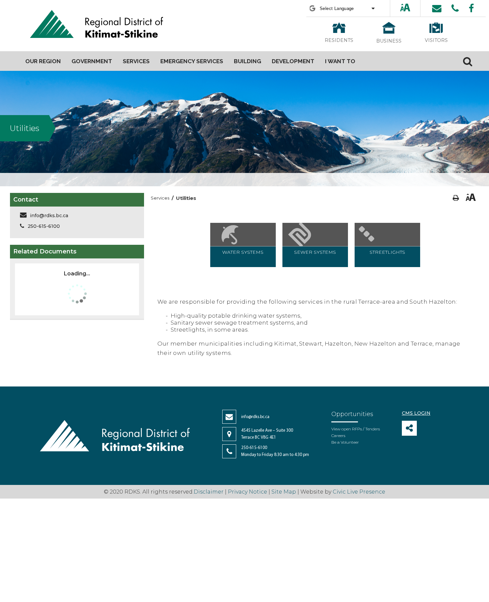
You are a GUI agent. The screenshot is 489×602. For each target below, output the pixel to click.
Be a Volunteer (345, 442)
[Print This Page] (456, 198)
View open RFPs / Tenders (355, 428)
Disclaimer (209, 492)
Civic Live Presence (359, 492)
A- (411, 8)
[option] (243, 245)
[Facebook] (471, 8)
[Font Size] (405, 8)
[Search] (467, 61)
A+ (399, 8)
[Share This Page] (409, 428)
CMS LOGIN (416, 413)
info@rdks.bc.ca (49, 216)
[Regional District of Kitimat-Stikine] (96, 24)
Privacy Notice (247, 492)
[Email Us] (436, 8)
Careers (338, 435)
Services (160, 198)
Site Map (283, 492)
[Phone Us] (455, 8)
